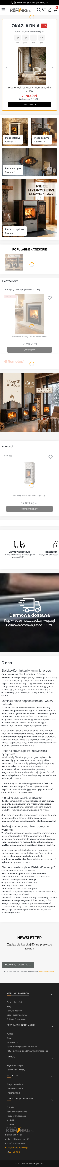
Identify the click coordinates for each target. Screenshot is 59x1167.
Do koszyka (29, 349)
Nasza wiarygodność (16, 1116)
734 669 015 (14, 1151)
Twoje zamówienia (15, 1084)
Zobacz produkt (29, 104)
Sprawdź (9, 141)
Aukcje (10, 1033)
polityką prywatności (47, 971)
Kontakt (10, 1120)
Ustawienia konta (15, 1088)
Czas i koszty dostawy (17, 1015)
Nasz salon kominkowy (17, 1111)
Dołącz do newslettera (18, 964)
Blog (9, 1038)
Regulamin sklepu (15, 1065)
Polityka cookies (14, 1010)
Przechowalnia (13, 1092)
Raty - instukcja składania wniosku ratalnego (27, 1050)
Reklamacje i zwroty (16, 1069)
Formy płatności (14, 1002)
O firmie (10, 1107)
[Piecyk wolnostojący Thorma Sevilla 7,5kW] (29, 66)
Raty (9, 1006)
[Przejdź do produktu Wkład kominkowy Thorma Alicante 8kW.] (29, 314)
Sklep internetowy (28, 1163)
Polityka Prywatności (16, 1019)
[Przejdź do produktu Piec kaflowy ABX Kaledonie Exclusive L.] (29, 473)
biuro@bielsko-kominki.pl (16, 1147)
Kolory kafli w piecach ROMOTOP (22, 1046)
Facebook (11, 1042)
